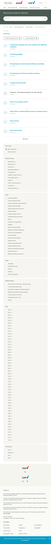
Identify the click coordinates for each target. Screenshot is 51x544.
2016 (10, 333)
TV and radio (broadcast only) (15, 286)
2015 (10, 336)
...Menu (45, 7)
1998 (10, 379)
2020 (10, 323)
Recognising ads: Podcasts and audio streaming (24, 73)
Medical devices (12, 240)
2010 (10, 347)
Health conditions (12, 211)
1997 (10, 381)
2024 (10, 315)
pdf (10, 450)
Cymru (20, 530)
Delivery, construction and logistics (16, 248)
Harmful (10, 269)
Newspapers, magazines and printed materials (19, 289)
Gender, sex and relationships (15, 243)
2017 (10, 331)
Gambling (10, 224)
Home (4, 7)
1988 (10, 405)
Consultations (12, 172)
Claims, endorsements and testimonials (17, 203)
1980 (10, 424)
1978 (10, 429)
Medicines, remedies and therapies (16, 230)
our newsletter (25, 540)
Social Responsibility (16, 54)
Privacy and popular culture (14, 200)
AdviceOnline (12, 161)
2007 (10, 355)
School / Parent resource (14, 183)
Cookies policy (6, 530)
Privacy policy (6, 528)
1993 (10, 392)
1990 (10, 400)
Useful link (11, 167)
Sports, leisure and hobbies (14, 238)
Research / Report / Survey (15, 175)
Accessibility (6, 525)
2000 (10, 373)
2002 (10, 368)
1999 (10, 376)
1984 (10, 416)
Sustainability (37, 528)
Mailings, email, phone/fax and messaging (18, 292)
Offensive (10, 271)
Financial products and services (15, 216)
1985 (10, 413)
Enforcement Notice (13, 188)
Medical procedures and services (16, 254)
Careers (20, 525)
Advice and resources (35, 7)
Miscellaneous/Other (13, 266)
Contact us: (6, 490)
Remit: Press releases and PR (19, 102)
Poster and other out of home (15, 294)
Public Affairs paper (13, 177)
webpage (11, 452)
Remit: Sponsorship (16, 130)
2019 (10, 325)
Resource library (29, 27)
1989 (10, 403)
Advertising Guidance (13, 169)
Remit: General (14, 121)
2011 (10, 344)
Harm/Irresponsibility (13, 274)
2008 (10, 352)
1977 (10, 432)
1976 (10, 434)
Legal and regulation (12, 198)
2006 (10, 357)
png (9, 455)
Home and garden (12, 235)
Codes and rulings (23, 7)
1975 (10, 437)
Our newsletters (38, 525)
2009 (10, 349)
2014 (10, 339)
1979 (10, 426)
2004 (10, 363)
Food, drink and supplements (14, 222)
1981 (10, 421)
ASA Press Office (23, 533)
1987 (10, 408)
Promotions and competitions (15, 232)
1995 (10, 387)
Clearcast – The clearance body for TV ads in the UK (26, 92)
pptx (10, 458)
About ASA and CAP (12, 7)
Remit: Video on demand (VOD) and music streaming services (28, 111)
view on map (7, 513)
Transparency (22, 528)
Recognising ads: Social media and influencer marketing (27, 64)
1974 (10, 440)
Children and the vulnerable (14, 206)
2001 (10, 371)
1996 (10, 384)
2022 (10, 320)
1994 (10, 389)
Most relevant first (12, 149)
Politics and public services (14, 214)
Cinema (9, 300)
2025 (10, 312)
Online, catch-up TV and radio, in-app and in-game (19, 284)
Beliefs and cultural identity (14, 227)
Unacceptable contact (8, 533)
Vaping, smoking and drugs (14, 246)
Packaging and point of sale (14, 297)
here (7, 518)
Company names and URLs (18, 83)
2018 (10, 328)
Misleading (10, 263)
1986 (10, 411)
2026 (10, 309)
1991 (10, 397)
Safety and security (12, 251)
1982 (10, 419)
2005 (10, 360)
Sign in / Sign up (8, 3)
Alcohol (9, 219)
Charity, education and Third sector (16, 208)
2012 (10, 341)
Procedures (11, 185)
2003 (10, 365)
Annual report (12, 164)
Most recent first (12, 152)
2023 (10, 317)
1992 (10, 395)
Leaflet (10, 180)
